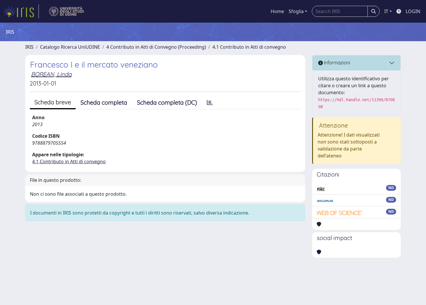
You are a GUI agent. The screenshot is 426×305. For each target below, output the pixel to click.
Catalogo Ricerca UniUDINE (70, 47)
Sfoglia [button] (296, 11)
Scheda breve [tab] (52, 102)
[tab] (210, 103)
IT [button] (386, 11)
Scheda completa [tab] (104, 102)
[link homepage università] (66, 11)
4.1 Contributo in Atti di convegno (249, 47)
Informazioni (336, 63)
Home (277, 11)
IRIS (29, 47)
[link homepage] (21, 11)
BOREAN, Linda (51, 74)
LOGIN (413, 11)
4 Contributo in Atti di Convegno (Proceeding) (156, 47)
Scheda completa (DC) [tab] (167, 102)
